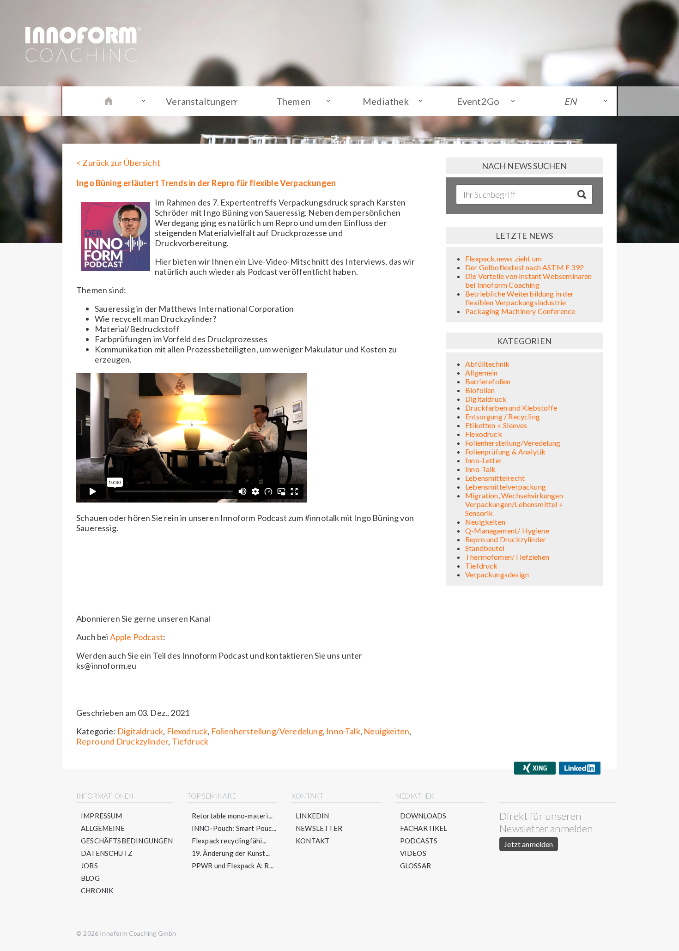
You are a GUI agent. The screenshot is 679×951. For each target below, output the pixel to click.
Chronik (97, 890)
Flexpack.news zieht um (503, 258)
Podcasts (418, 840)
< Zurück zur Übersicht (118, 162)
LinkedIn (312, 816)
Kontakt (312, 840)
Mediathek (386, 101)
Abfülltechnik (487, 363)
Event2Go (478, 101)
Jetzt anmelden (528, 844)
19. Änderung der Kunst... (231, 853)
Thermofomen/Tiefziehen (507, 556)
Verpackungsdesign (497, 574)
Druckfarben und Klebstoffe (511, 407)
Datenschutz (107, 853)
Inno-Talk (343, 731)
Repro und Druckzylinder (122, 741)
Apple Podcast (136, 637)
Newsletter (319, 828)
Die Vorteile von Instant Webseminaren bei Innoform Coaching (528, 280)
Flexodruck (187, 731)
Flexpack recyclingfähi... (229, 840)
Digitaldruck (140, 731)
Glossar (415, 865)
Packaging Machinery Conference (520, 311)
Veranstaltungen (201, 101)
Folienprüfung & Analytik (505, 451)
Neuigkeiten (386, 731)
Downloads (423, 816)
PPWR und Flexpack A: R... (233, 865)
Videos (413, 853)
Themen (293, 101)
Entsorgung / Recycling (502, 416)
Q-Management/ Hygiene (507, 530)
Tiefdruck (190, 741)
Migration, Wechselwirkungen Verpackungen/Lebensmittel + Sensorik (514, 504)
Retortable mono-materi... (232, 816)
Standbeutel (484, 548)
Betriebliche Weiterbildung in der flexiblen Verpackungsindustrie (519, 298)
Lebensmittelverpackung (505, 486)
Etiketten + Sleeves (496, 425)
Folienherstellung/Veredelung (267, 731)
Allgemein (481, 372)
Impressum (101, 816)
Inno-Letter (483, 460)
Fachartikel (424, 828)
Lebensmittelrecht (495, 477)
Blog (90, 878)
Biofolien (480, 390)
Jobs (89, 865)
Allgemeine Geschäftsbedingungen (127, 834)
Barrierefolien (488, 381)
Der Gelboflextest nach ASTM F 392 (524, 267)
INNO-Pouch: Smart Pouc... (234, 828)
